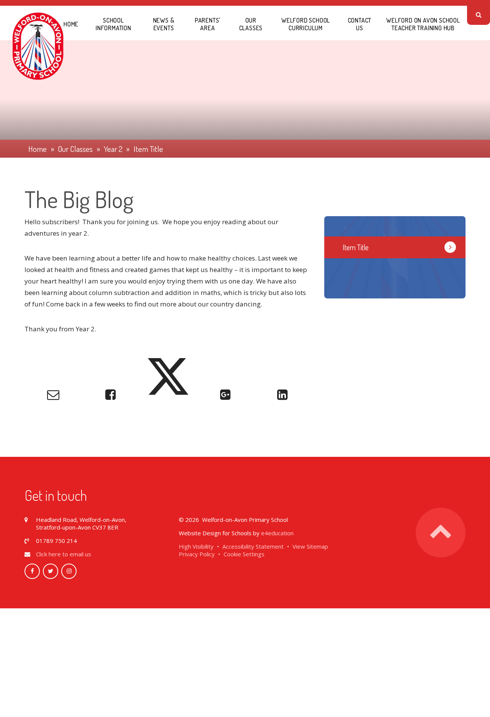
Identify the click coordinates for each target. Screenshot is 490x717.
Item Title (148, 149)
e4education (277, 533)
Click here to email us (63, 554)
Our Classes (75, 149)
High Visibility (196, 546)
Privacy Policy (197, 554)
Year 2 (113, 149)
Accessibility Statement (253, 546)
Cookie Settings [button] (244, 554)
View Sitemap (310, 546)
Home (37, 149)
